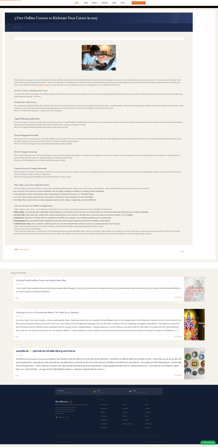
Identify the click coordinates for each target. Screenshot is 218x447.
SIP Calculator (104, 423)
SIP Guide (103, 412)
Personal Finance (105, 404)
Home (86, 2)
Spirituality (125, 420)
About (146, 416)
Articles (124, 404)
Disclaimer (147, 427)
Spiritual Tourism (138, 2)
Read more (178, 297)
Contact (147, 420)
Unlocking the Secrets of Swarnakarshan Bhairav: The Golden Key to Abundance (47, 312)
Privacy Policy (148, 423)
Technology (148, 412)
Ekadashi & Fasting (127, 423)
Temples (125, 416)
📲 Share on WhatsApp (208, 442)
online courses (43, 85)
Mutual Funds (104, 408)
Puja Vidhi (125, 408)
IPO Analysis (104, 416)
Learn (114, 2)
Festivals (125, 412)
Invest (123, 2)
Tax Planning (104, 420)
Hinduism (105, 2)
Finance (95, 2)
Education (147, 408)
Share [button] (182, 251)
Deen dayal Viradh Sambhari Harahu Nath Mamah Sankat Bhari (41, 280)
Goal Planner (104, 427)
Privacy (150, 442)
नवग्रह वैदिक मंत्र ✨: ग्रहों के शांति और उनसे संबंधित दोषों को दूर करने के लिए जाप (45, 351)
